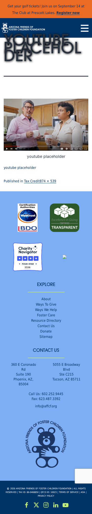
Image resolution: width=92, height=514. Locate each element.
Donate (46, 331)
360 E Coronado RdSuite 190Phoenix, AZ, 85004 (23, 374)
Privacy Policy (46, 496)
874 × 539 (48, 181)
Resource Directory (46, 320)
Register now (68, 12)
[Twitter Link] (36, 505)
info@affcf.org (46, 406)
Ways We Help (46, 309)
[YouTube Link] (65, 505)
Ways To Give (46, 304)
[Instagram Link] (46, 505)
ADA (83, 492)
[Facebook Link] (27, 505)
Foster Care (46, 315)
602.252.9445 (52, 394)
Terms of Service (69, 492)
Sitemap (46, 336)
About (46, 299)
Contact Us (46, 326)
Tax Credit (32, 181)
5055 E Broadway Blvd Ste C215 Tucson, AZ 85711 (66, 372)
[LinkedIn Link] (56, 505)
